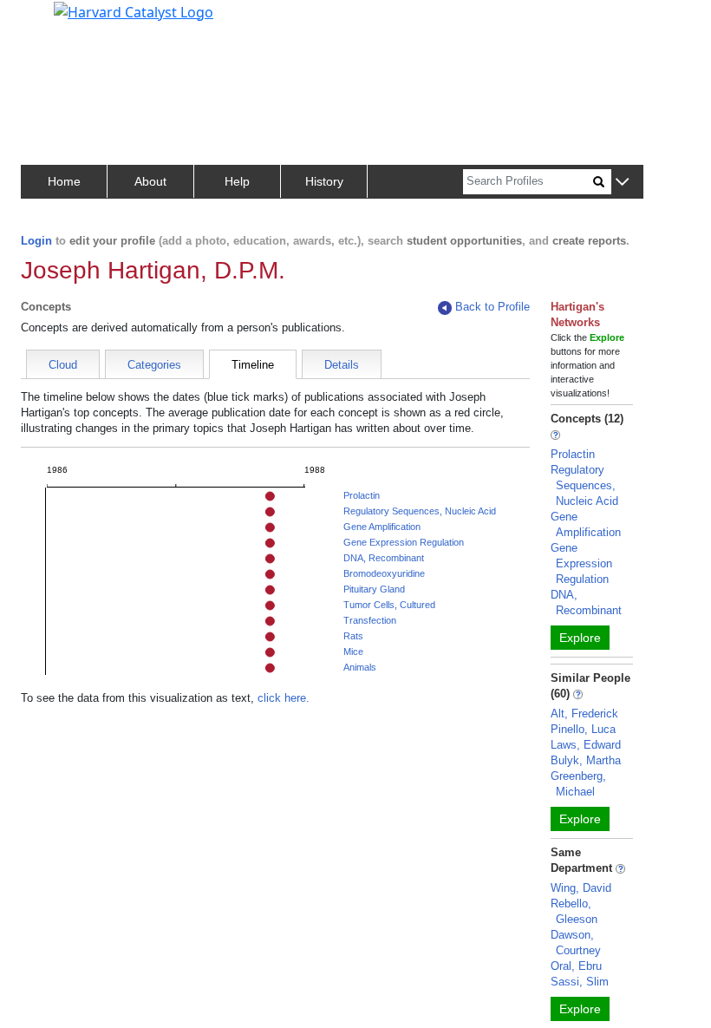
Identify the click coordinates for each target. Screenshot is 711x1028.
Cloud (63, 364)
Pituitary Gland (374, 589)
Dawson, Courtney (576, 942)
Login (36, 240)
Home (64, 181)
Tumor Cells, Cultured (389, 604)
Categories (154, 364)
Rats (353, 636)
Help (237, 181)
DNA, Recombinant (383, 558)
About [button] (150, 181)
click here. (284, 697)
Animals (359, 667)
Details (341, 364)
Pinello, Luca (583, 729)
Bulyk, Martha (586, 760)
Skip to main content (72, 21)
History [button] (324, 181)
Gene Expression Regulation (403, 542)
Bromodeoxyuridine (384, 573)
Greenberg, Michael (578, 783)
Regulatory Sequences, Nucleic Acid (419, 511)
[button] (622, 182)
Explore (580, 638)
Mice (353, 651)
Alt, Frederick (584, 713)
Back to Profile (492, 306)
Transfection (369, 620)
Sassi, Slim (580, 981)
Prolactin (361, 495)
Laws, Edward (586, 744)
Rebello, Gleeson (574, 911)
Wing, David (581, 887)
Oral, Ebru (576, 965)
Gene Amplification (382, 526)
